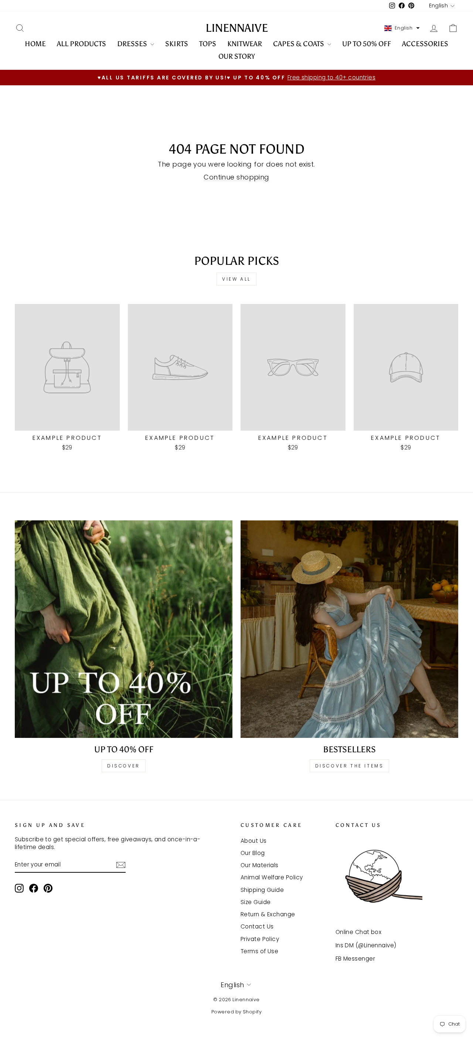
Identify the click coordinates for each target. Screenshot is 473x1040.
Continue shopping (236, 177)
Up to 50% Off (366, 44)
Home (35, 44)
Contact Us (257, 926)
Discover (123, 766)
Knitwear (244, 44)
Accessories (425, 44)
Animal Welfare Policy (272, 877)
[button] (402, 28)
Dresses (133, 44)
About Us (254, 841)
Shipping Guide (262, 890)
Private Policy (260, 939)
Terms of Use (259, 951)
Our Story (236, 56)
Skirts (176, 44)
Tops (207, 44)
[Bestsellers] (349, 629)
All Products (81, 44)
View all (236, 279)
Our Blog (253, 853)
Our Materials (260, 865)
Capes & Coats (299, 44)
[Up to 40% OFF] (123, 629)
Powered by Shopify (236, 1012)
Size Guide (256, 902)
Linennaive (236, 28)
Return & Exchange (268, 914)
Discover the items (349, 766)
